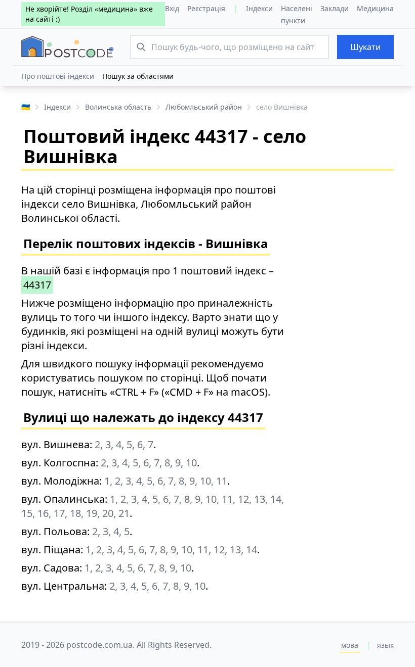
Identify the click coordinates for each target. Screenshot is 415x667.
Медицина (375, 8)
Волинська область (118, 107)
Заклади (334, 8)
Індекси (259, 8)
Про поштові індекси (57, 76)
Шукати (365, 47)
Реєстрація (206, 8)
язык (385, 645)
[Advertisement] (349, 334)
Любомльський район (203, 107)
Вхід (172, 8)
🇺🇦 (25, 107)
